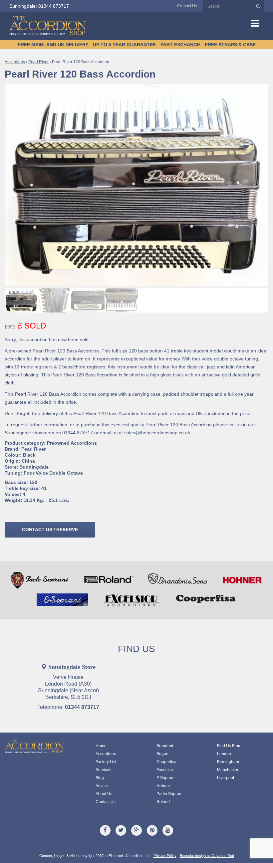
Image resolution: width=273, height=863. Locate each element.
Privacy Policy (164, 856)
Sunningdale (34, 467)
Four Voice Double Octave (53, 473)
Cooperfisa (166, 761)
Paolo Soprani (169, 793)
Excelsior (164, 769)
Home (101, 746)
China (28, 461)
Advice (102, 785)
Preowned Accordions (72, 443)
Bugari (162, 754)
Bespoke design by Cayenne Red (207, 856)
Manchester (227, 769)
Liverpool (225, 777)
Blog (100, 777)
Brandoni (164, 746)
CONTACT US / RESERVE (50, 529)
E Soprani (165, 777)
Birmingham (228, 761)
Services (103, 769)
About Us (104, 793)
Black (29, 455)
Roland (163, 801)
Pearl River (38, 62)
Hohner (163, 785)
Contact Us (187, 6)
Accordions (15, 62)
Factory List (106, 761)
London (224, 754)
